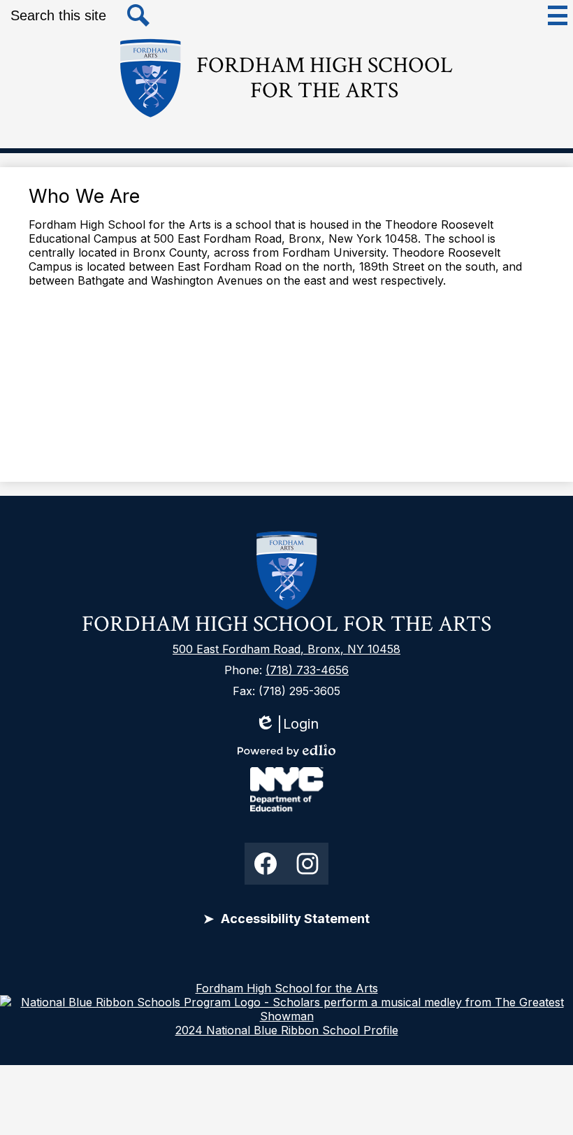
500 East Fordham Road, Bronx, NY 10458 (286, 649)
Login (287, 724)
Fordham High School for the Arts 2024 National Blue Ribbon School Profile (286, 1009)
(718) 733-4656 (307, 670)
